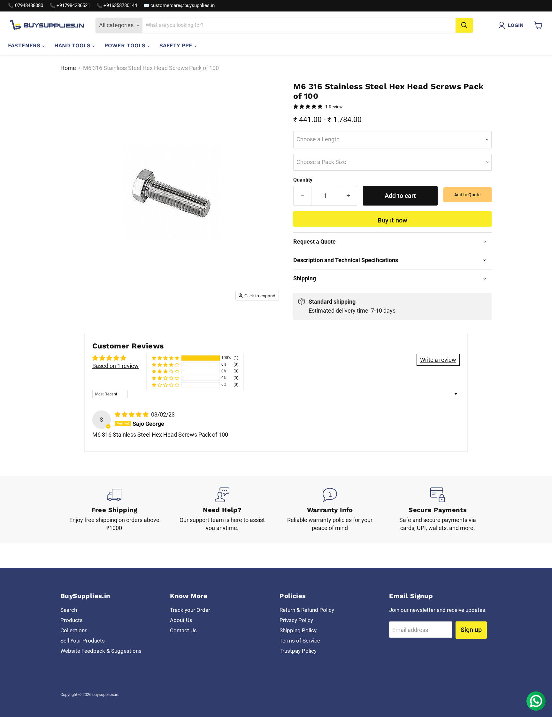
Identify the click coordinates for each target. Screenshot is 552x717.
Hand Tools (73, 45)
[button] (512, 25)
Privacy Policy (296, 620)
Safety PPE (176, 45)
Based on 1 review (115, 365)
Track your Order (190, 610)
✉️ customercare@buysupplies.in (179, 5)
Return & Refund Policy (307, 610)
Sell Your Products (82, 640)
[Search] (464, 25)
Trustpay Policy (298, 651)
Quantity (302, 180)
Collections (74, 630)
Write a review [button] (438, 359)
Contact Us (183, 630)
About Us (181, 620)
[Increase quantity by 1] (348, 196)
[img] (132, 414)
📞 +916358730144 (116, 5)
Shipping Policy (298, 630)
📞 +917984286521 (70, 5)
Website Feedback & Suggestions (101, 651)
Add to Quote (467, 194)
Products (71, 620)
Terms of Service (300, 640)
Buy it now (392, 220)
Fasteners (25, 45)
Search (68, 610)
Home (68, 68)
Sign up (471, 630)
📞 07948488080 (25, 5)
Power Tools (125, 45)
